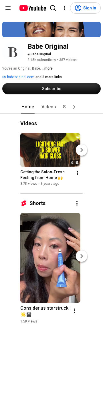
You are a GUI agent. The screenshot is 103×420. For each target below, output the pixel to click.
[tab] (28, 107)
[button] (74, 107)
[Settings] (64, 8)
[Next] (81, 150)
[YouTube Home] (32, 8)
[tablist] (51, 107)
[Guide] (8, 8)
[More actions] (77, 173)
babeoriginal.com (20, 77)
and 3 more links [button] (48, 77)
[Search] (52, 8)
